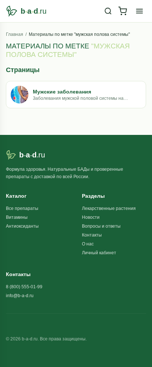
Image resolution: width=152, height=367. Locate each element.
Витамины (17, 217)
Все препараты (22, 208)
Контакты (92, 235)
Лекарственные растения (109, 208)
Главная (14, 34)
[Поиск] (108, 11)
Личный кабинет (99, 252)
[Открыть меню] (139, 11)
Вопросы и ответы (101, 226)
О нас (88, 244)
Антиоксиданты (22, 226)
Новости (91, 217)
